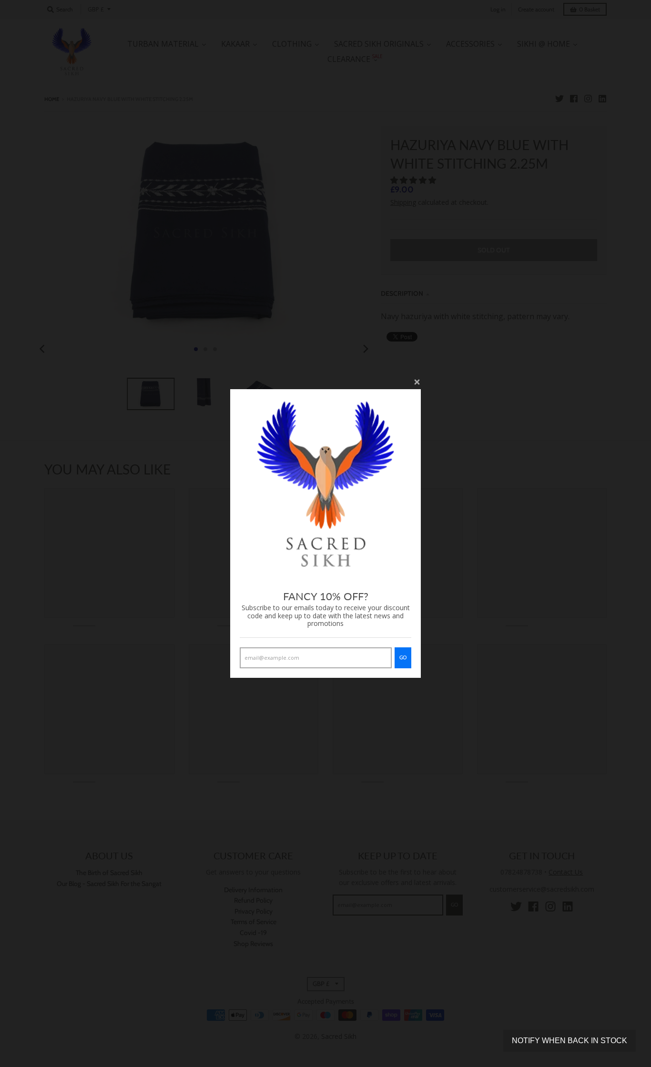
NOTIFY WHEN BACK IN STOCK (569, 1041)
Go (403, 657)
